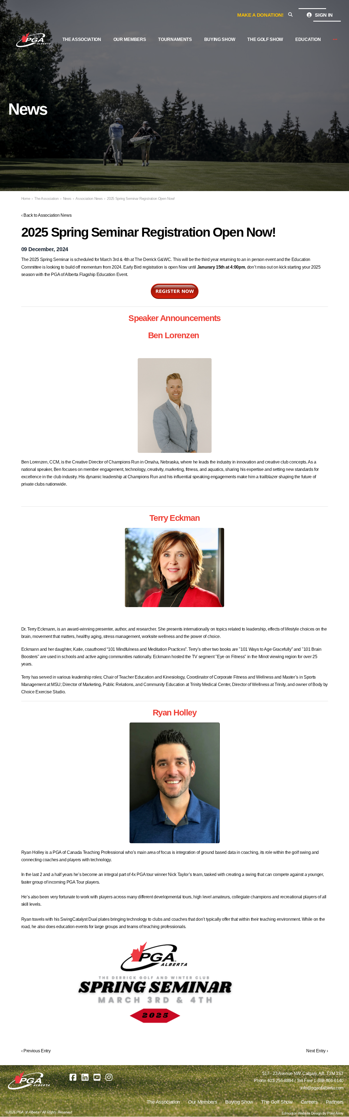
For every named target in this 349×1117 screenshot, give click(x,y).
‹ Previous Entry (36, 1050)
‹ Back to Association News (46, 215)
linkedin (85, 1077)
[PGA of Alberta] (34, 39)
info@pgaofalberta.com (322, 1088)
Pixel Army (335, 1113)
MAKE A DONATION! (260, 15)
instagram (109, 1077)
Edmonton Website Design (302, 1113)
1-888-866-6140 (329, 1080)
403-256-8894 (280, 1080)
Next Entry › (317, 1050)
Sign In (323, 15)
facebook (73, 1077)
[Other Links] (335, 39)
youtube (97, 1077)
